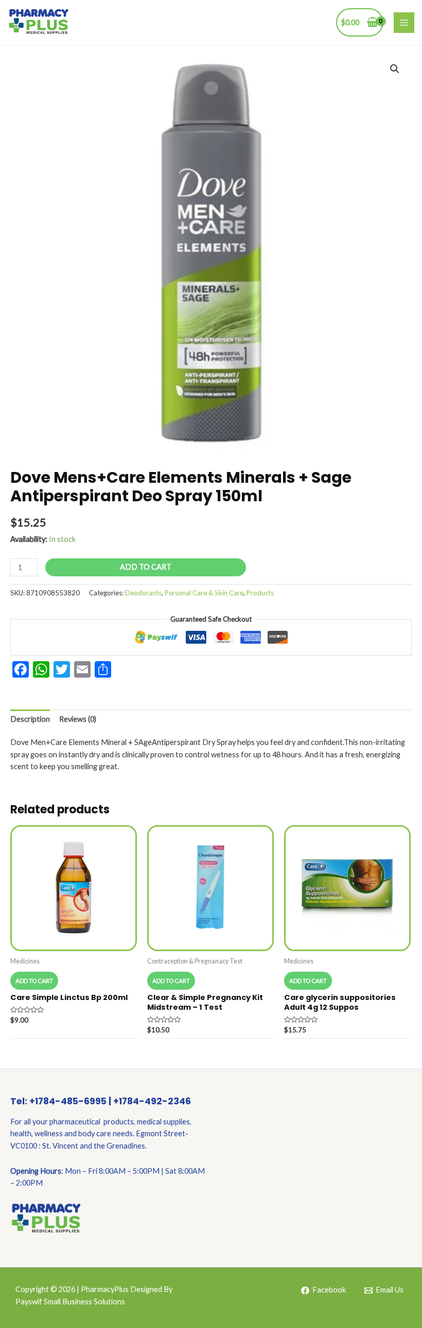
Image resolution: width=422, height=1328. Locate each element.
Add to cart (145, 566)
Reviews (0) (77, 719)
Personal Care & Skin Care (204, 593)
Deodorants (143, 593)
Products (260, 593)
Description (30, 719)
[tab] (30, 719)
